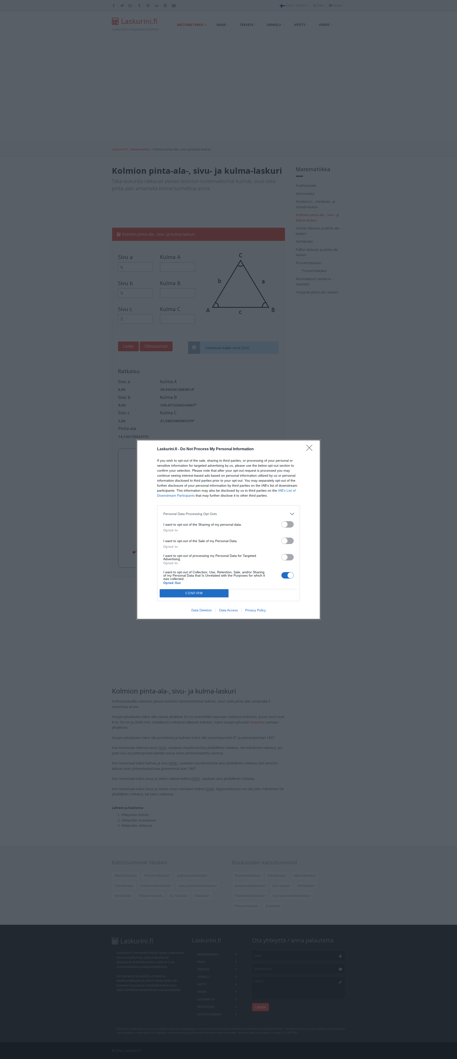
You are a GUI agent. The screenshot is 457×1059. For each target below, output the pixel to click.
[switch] (287, 524)
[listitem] (228, 513)
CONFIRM (194, 593)
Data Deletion (201, 610)
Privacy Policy (255, 610)
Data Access (228, 610)
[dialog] (228, 529)
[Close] (310, 449)
